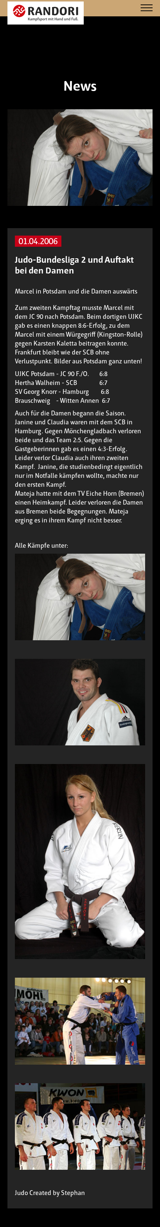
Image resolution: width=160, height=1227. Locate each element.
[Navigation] (147, 8)
